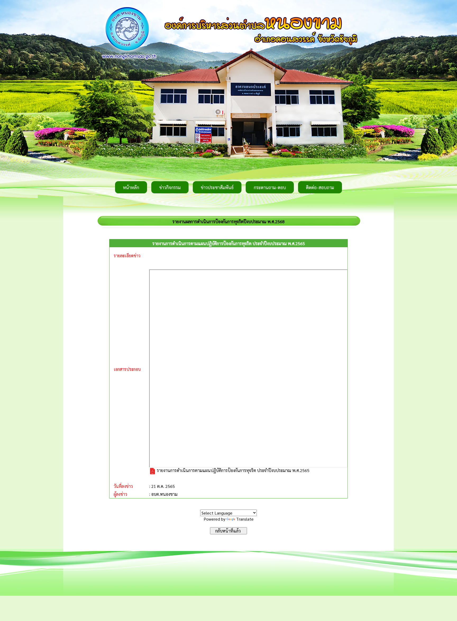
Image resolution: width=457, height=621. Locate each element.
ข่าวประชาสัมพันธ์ (217, 187)
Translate (245, 519)
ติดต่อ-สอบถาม (320, 187)
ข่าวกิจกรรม (170, 187)
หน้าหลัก (131, 187)
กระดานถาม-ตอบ (270, 187)
